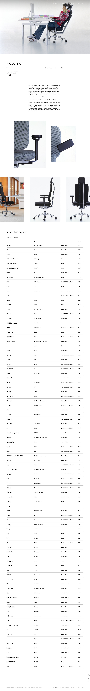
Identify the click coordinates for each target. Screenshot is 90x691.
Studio (62, 3)
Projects (55, 3)
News (67, 3)
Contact (72, 3)
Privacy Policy (27, 687)
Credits (40, 687)
